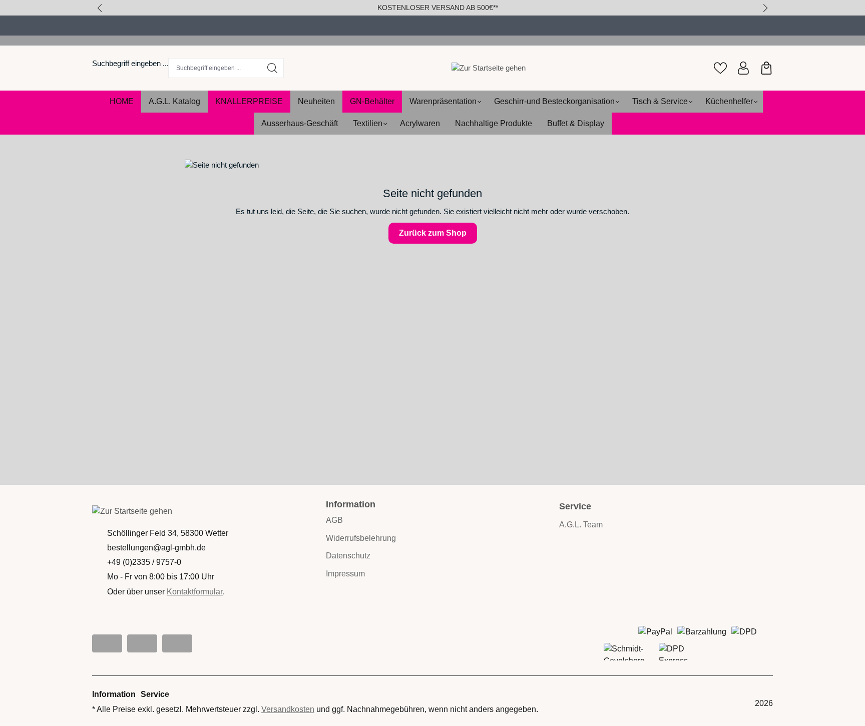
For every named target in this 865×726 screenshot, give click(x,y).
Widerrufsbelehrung (361, 538)
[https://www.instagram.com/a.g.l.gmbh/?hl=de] (107, 643)
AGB (334, 520)
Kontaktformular (195, 591)
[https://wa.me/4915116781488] (177, 643)
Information (350, 504)
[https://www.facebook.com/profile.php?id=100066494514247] (142, 643)
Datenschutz (348, 555)
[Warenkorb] (766, 68)
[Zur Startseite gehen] (489, 68)
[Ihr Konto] (743, 68)
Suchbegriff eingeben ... (130, 63)
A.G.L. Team (581, 524)
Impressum (345, 573)
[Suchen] (272, 68)
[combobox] (215, 68)
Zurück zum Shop (433, 233)
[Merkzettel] (720, 68)
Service (155, 694)
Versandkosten (287, 709)
